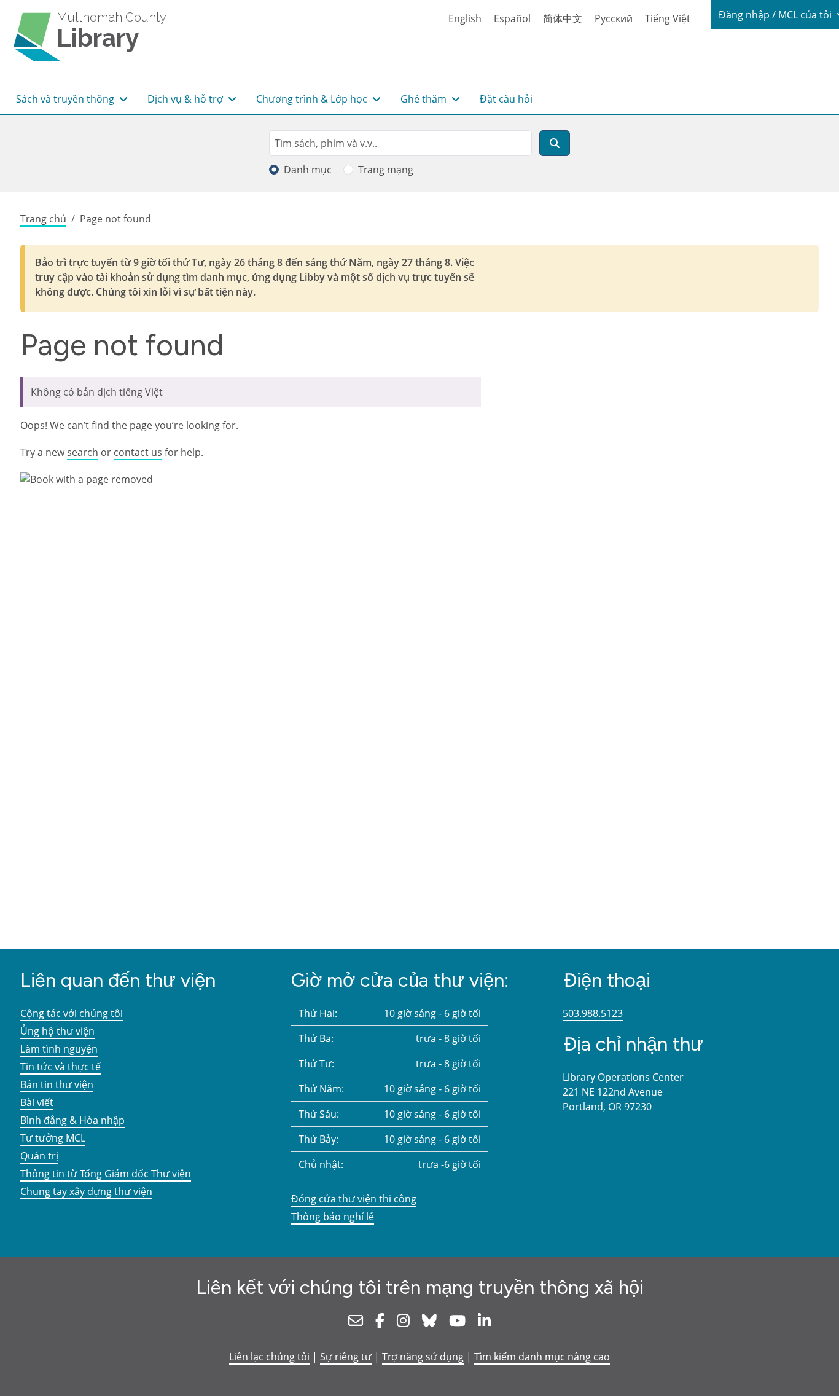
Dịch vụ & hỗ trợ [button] (186, 99)
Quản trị (39, 1156)
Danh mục (308, 169)
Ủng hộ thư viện (57, 1031)
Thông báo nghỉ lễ (332, 1216)
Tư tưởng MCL (52, 1138)
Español (512, 18)
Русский (614, 18)
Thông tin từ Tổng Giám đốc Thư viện (105, 1173)
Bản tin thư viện (56, 1084)
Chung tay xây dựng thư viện (86, 1191)
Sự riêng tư (346, 1356)
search (82, 452)
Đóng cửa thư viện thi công (353, 1199)
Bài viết (36, 1102)
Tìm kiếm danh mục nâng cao (542, 1356)
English (465, 18)
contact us (138, 452)
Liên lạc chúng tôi (269, 1356)
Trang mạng (385, 169)
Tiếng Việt (667, 18)
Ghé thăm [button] (424, 99)
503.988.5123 (593, 1013)
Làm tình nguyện (59, 1049)
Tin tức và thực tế (60, 1066)
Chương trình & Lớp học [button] (313, 99)
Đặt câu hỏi (506, 99)
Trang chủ (43, 218)
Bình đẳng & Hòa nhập (72, 1120)
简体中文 (562, 18)
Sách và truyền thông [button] (66, 99)
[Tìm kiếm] (554, 143)
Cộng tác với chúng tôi (71, 1013)
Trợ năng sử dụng (423, 1356)
